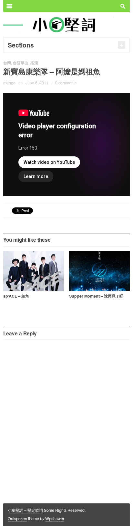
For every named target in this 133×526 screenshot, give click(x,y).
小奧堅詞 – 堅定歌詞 (25, 510)
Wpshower (54, 518)
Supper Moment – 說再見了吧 (96, 296)
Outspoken (17, 518)
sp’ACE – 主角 (16, 296)
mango (9, 83)
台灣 (7, 63)
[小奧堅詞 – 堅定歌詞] (66, 24)
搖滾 (34, 63)
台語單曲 (20, 63)
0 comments (66, 83)
